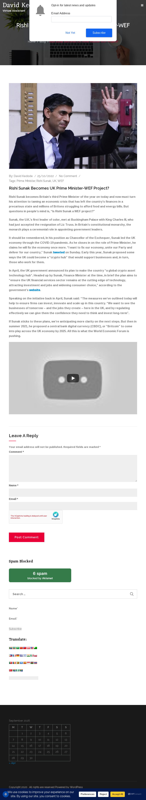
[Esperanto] (35, 649)
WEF (61, 181)
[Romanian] (14, 663)
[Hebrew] (24, 656)
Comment (16, 451)
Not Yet (70, 32)
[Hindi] (28, 656)
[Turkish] (10, 671)
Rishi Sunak (43, 181)
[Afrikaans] (10, 649)
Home (31, 41)
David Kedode (23, 176)
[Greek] (21, 656)
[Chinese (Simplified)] (21, 649)
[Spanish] (24, 663)
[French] (14, 656)
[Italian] (31, 656)
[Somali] (21, 663)
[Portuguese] (10, 663)
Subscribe (99, 32)
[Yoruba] (17, 671)
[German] (17, 656)
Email (13, 499)
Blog (43, 41)
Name (13, 485)
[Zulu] (21, 671)
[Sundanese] (28, 663)
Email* (13, 618)
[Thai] (35, 663)
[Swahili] (31, 663)
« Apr (12, 763)
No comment (68, 176)
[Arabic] (17, 649)
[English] (31, 649)
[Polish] (35, 656)
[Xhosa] (14, 671)
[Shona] (17, 663)
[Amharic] (14, 649)
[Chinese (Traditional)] (24, 649)
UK (54, 181)
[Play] (73, 378)
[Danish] (28, 649)
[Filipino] (10, 656)
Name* (13, 608)
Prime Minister (26, 181)
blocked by (44, 576)
